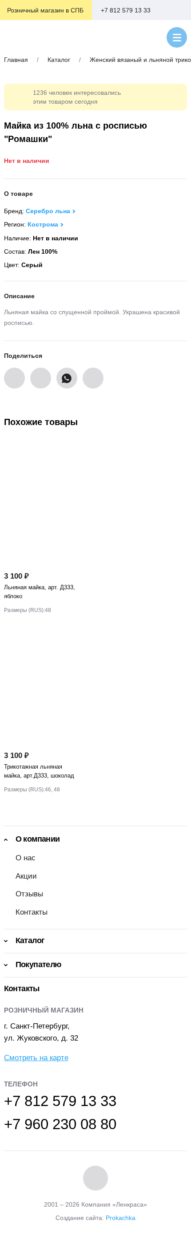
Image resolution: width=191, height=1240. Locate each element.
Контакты (32, 912)
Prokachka (120, 1217)
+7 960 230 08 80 (60, 1124)
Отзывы (29, 894)
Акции (26, 876)
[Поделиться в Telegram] (93, 378)
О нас (26, 858)
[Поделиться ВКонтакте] (14, 378)
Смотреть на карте (36, 1058)
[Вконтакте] (95, 1178)
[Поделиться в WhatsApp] (66, 378)
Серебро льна (48, 211)
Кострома (43, 224)
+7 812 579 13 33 (126, 10)
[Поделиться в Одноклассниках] (40, 378)
